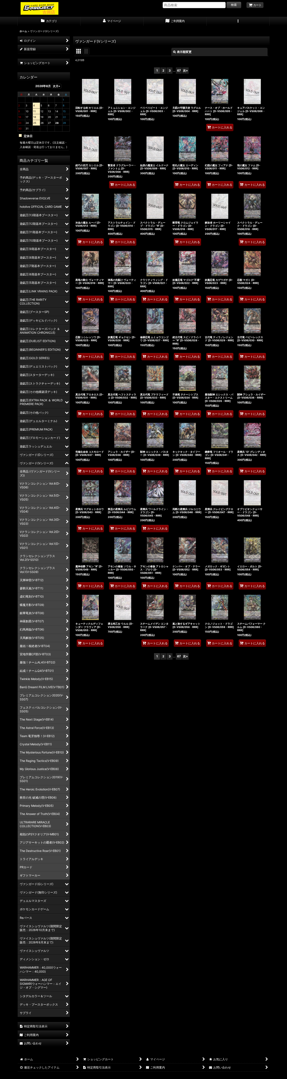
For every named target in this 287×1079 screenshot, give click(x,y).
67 (179, 70)
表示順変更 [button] (184, 52)
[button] (238, 21)
